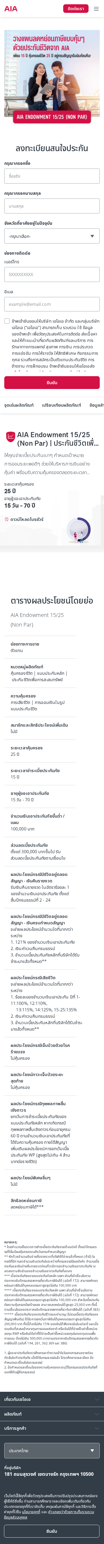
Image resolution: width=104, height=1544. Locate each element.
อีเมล (8, 292)
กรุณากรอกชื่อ (17, 163)
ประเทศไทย (18, 1451)
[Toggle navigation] (96, 8)
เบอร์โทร (11, 262)
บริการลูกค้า (15, 1428)
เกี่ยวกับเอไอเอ (17, 1399)
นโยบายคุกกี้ (31, 1511)
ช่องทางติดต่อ (17, 253)
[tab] (19, 405)
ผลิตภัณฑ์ (13, 1414)
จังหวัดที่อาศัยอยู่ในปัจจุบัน (28, 223)
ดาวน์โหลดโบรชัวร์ (26, 519)
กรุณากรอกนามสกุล (22, 193)
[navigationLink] (11, 8)
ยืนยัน (52, 383)
